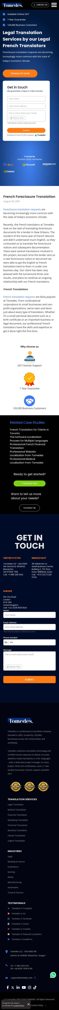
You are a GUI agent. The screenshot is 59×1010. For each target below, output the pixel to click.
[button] (6, 642)
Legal (10, 856)
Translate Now (20, 73)
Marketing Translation (18, 820)
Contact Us (29, 507)
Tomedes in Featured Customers (27, 934)
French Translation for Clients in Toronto (29, 431)
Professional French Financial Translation (27, 446)
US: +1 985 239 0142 (19, 965)
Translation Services (22, 799)
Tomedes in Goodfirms (22, 939)
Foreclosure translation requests (22, 209)
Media (10, 877)
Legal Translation (15, 804)
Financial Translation (17, 815)
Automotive (13, 887)
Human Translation (16, 835)
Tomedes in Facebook (21, 918)
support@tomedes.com (21, 977)
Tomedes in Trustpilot (22, 908)
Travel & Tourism (15, 892)
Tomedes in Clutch (20, 924)
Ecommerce (13, 866)
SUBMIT (29, 679)
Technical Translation (17, 825)
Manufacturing (14, 882)
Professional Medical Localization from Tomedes (26, 460)
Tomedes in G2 (18, 913)
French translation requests (19, 296)
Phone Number (10, 637)
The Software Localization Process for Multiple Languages (29, 438)
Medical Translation (17, 809)
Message (11, 658)
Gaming (11, 872)
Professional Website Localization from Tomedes (26, 453)
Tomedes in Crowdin (21, 929)
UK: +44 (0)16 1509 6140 (21, 968)
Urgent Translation (16, 840)
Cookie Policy (18, 1005)
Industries (15, 851)
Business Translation (17, 830)
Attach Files (18, 118)
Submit (26, 130)
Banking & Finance (16, 861)
